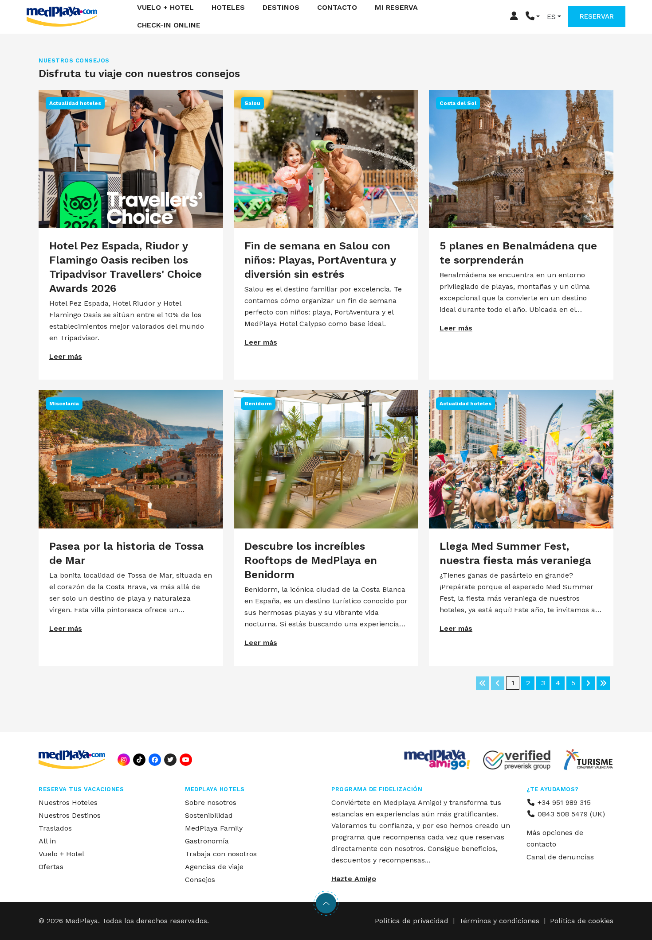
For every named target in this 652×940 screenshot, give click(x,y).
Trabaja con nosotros (221, 854)
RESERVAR (597, 16)
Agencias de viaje (214, 866)
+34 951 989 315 (563, 802)
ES (551, 16)
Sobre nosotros (210, 802)
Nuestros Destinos (70, 815)
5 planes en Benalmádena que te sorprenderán (518, 253)
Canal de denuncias (560, 857)
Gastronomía (207, 841)
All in (47, 841)
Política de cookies (581, 921)
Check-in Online (168, 25)
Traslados (55, 828)
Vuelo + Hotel (61, 854)
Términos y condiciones (499, 921)
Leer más (65, 356)
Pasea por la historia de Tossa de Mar (126, 553)
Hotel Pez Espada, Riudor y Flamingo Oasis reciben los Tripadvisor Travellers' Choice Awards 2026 (125, 267)
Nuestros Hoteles (68, 802)
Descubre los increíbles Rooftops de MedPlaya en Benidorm (310, 560)
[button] (533, 16)
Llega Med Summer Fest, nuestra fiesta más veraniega (515, 553)
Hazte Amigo (353, 878)
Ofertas (51, 866)
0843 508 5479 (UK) (570, 814)
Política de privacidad (411, 921)
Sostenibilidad (209, 815)
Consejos (200, 879)
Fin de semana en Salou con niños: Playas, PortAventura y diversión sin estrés (320, 260)
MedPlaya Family (214, 828)
